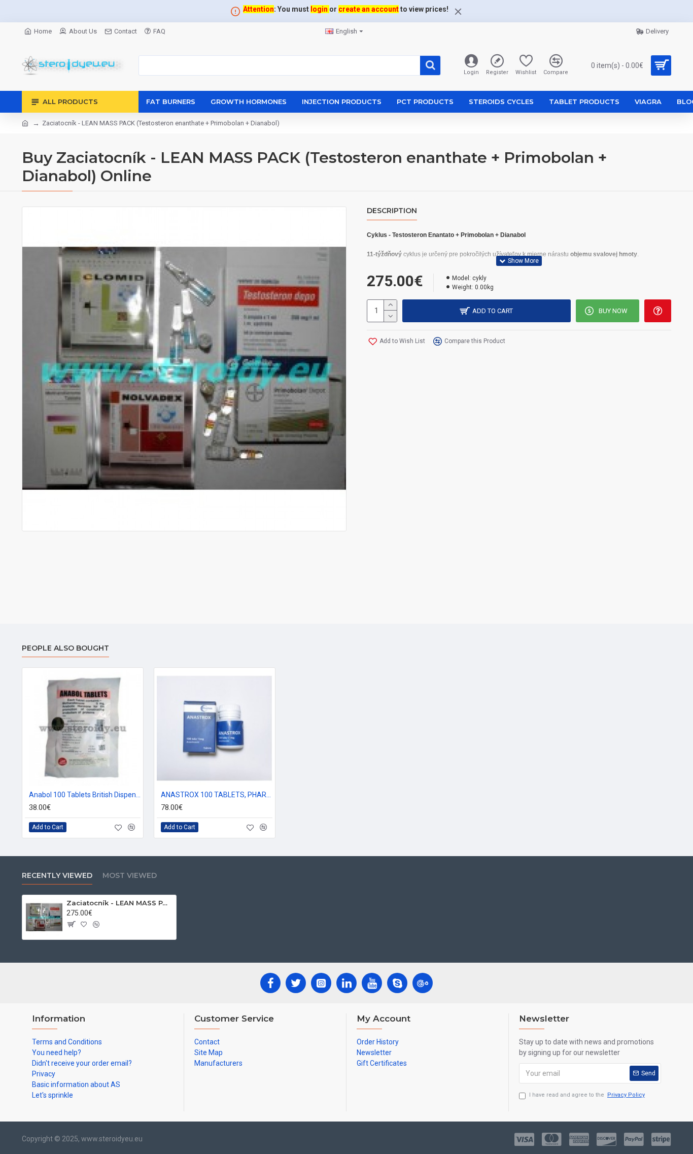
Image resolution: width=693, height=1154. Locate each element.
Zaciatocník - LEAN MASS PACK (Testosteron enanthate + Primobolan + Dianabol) (119, 903)
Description (392, 211)
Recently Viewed (57, 875)
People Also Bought (65, 648)
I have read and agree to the (587, 1095)
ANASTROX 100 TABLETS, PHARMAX (216, 795)
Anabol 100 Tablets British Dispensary (85, 795)
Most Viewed (129, 875)
